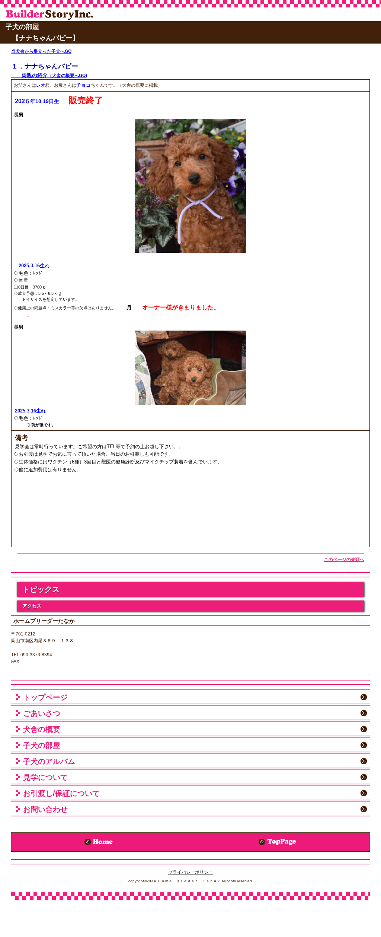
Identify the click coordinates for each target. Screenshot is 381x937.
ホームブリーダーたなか (57, 14)
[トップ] (280, 842)
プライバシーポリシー (190, 872)
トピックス (41, 589)
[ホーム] (100, 842)
